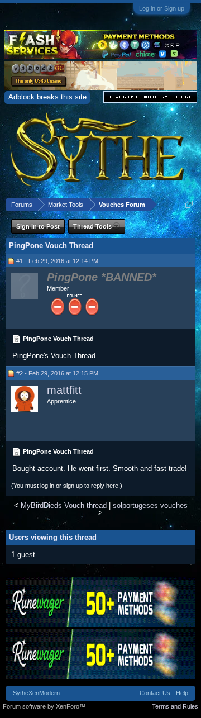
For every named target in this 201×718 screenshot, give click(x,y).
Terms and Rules (175, 706)
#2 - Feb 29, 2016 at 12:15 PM (57, 373)
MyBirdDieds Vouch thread (64, 505)
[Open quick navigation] (189, 204)
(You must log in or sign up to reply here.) (66, 485)
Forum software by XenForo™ (44, 706)
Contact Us (155, 693)
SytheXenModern (36, 693)
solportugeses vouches (150, 505)
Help (182, 693)
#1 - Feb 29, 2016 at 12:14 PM (57, 261)
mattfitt (64, 390)
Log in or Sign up (161, 8)
